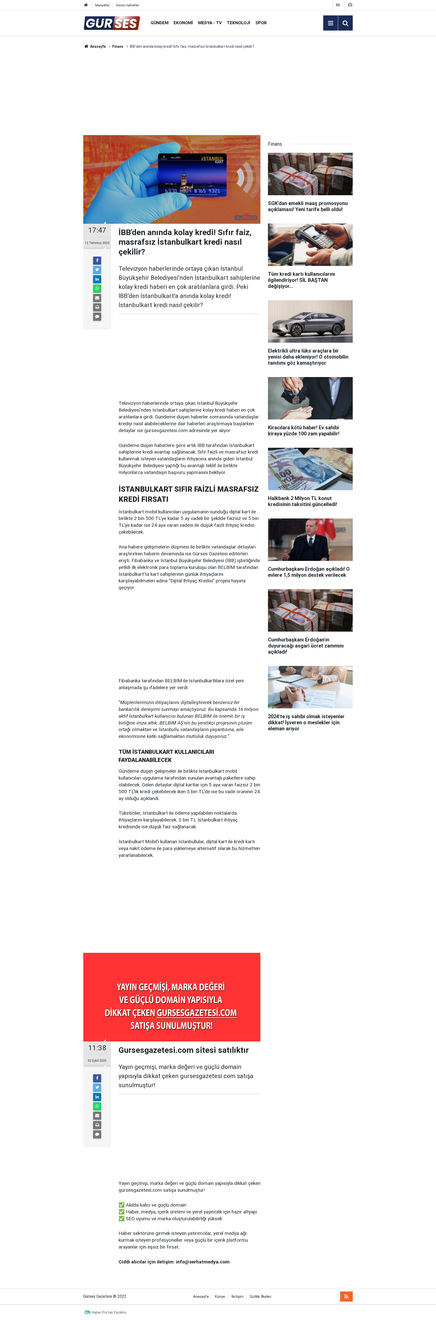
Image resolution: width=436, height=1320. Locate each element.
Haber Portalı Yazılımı (109, 1312)
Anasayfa (201, 1296)
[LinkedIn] (97, 279)
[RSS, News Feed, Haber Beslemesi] (346, 1296)
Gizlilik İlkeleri (260, 1296)
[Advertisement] (59, 125)
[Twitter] (97, 270)
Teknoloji (238, 22)
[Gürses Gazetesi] (112, 22)
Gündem (160, 22)
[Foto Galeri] (350, 5)
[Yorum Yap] (97, 317)
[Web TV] (338, 5)
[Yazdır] (97, 307)
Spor (261, 22)
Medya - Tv (210, 22)
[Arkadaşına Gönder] (97, 298)
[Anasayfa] (86, 5)
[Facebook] (97, 261)
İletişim (237, 1296)
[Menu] (330, 23)
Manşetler (102, 5)
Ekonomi (183, 22)
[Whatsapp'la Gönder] (97, 289)
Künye (220, 1296)
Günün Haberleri (127, 5)
